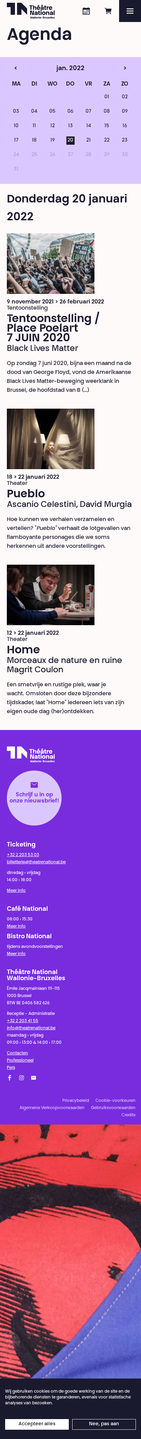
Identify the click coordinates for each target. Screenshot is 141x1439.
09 (125, 111)
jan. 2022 (58, 69)
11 (34, 126)
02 (125, 97)
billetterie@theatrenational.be (36, 862)
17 (16, 140)
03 (16, 111)
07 (88, 111)
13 (70, 126)
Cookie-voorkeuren (115, 1101)
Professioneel (20, 1061)
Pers (11, 1068)
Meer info (16, 891)
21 (88, 140)
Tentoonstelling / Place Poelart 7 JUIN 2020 (53, 329)
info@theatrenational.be (31, 1028)
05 (52, 111)
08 (107, 111)
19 (52, 140)
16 (125, 126)
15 (106, 126)
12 (52, 126)
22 (107, 140)
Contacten (17, 1053)
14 (88, 126)
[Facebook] (9, 1078)
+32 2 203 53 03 (23, 855)
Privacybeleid (75, 1101)
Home (23, 650)
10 (16, 126)
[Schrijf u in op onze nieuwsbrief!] (33, 1078)
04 (34, 111)
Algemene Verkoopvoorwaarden (52, 1108)
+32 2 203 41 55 (22, 1021)
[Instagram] (21, 1078)
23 (125, 140)
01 (106, 97)
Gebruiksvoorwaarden (113, 1108)
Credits (128, 1115)
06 (70, 111)
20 (70, 140)
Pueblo (26, 494)
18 (34, 140)
